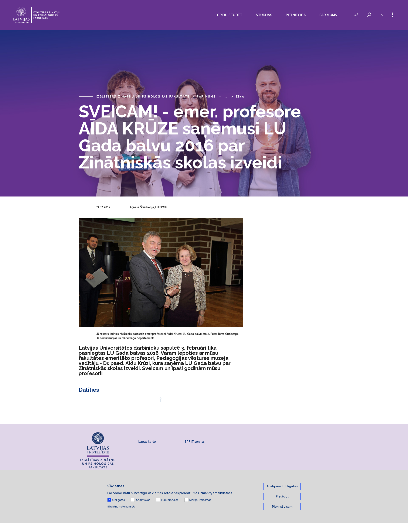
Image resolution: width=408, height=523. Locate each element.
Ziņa (240, 96)
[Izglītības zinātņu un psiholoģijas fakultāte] (36, 15)
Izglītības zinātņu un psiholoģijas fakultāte (143, 96)
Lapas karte (147, 441)
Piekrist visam (282, 506)
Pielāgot (282, 496)
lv (382, 15)
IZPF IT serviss (194, 441)
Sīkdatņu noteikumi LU (121, 506)
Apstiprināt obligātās (282, 486)
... (226, 96)
